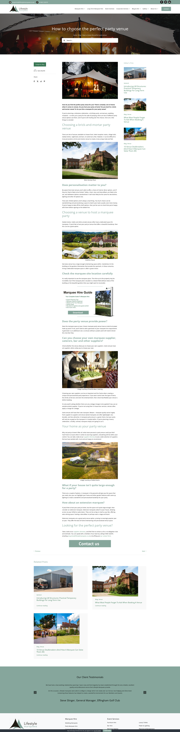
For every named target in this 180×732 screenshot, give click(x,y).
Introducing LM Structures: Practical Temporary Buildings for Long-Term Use (135, 89)
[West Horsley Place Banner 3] (135, 99)
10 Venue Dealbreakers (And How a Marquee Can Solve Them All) (135, 148)
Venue (129, 114)
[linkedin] (169, 2)
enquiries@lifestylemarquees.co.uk (23, 2)
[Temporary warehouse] (135, 68)
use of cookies (97, 730)
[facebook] (161, 2)
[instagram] (165, 2)
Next (143, 551)
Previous (37, 551)
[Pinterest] (44, 81)
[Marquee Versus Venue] (135, 128)
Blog (43, 64)
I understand (107, 730)
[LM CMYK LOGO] (18, 5)
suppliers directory (80, 531)
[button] (35, 692)
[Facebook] (34, 81)
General (126, 83)
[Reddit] (41, 81)
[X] (37, 81)
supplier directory (89, 437)
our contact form (105, 536)
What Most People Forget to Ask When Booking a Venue (134, 119)
